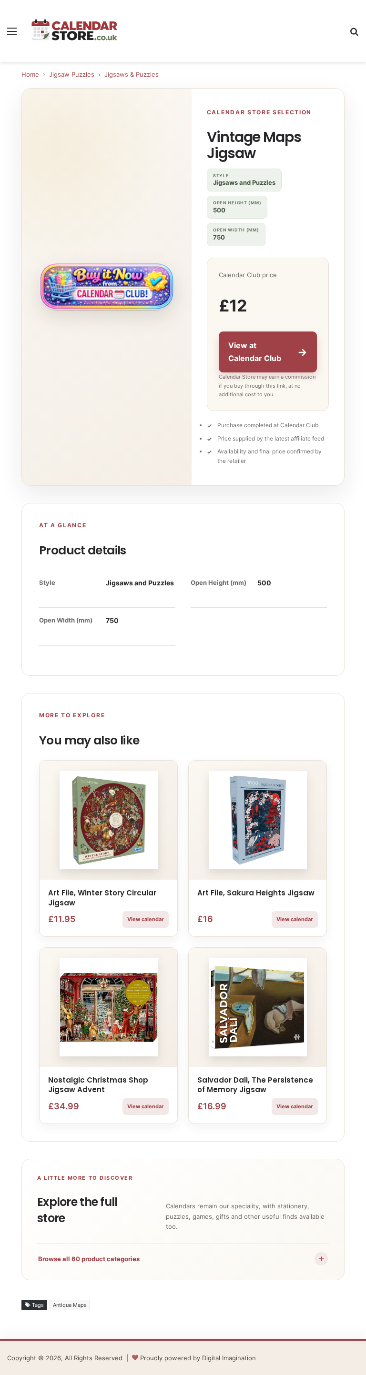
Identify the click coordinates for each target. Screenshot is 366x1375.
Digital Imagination (229, 1358)
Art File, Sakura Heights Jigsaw (256, 893)
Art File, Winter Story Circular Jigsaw (102, 897)
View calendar (145, 919)
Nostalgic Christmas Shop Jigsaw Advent (98, 1084)
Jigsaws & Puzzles (131, 74)
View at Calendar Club (267, 352)
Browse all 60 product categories (181, 1258)
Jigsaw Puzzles (71, 74)
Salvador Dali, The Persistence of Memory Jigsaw (255, 1084)
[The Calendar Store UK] (74, 31)
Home (30, 74)
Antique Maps (70, 1305)
